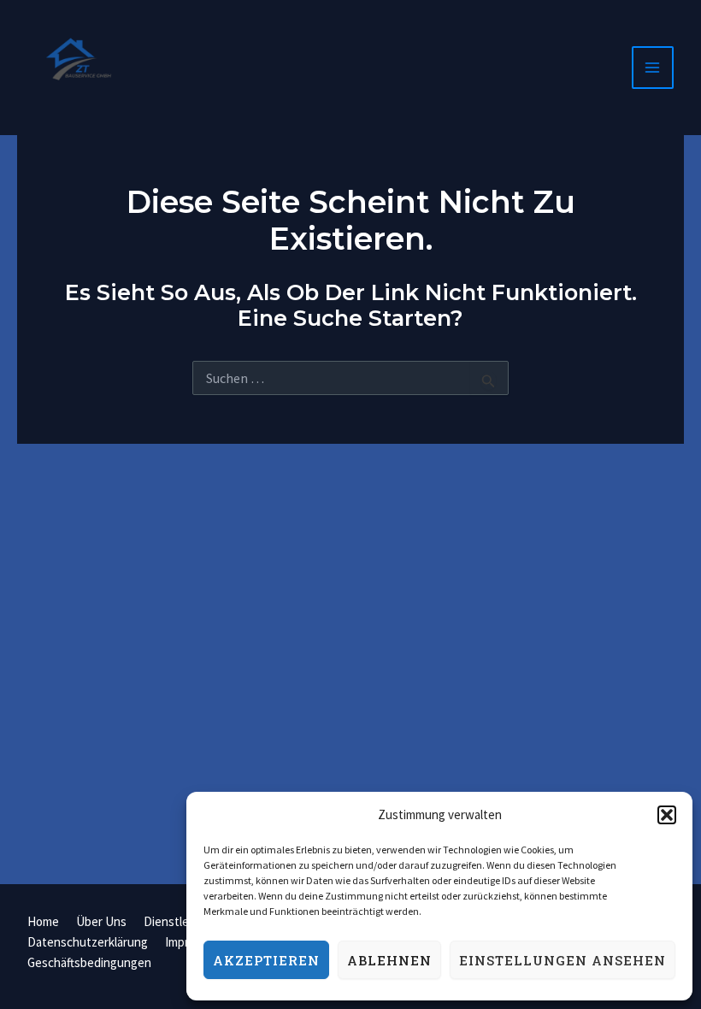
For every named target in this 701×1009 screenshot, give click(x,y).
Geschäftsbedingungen (89, 962)
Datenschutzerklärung (87, 942)
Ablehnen (389, 960)
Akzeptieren (266, 960)
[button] (666, 814)
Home (43, 921)
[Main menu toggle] (653, 67)
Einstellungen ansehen (562, 960)
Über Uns (101, 921)
